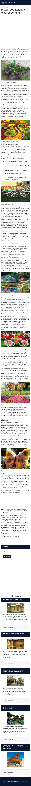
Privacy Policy (23, 781)
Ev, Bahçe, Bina (10, 2)
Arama (7, 556)
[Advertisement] (15, 30)
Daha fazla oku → (9, 627)
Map (18, 781)
